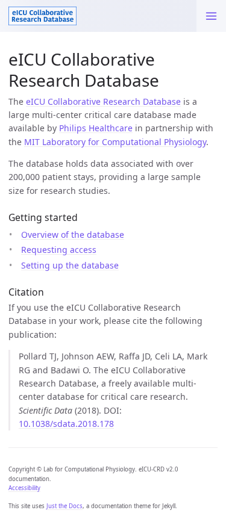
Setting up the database (70, 265)
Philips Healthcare (96, 128)
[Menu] (211, 16)
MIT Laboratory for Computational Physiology (115, 142)
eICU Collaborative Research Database (103, 101)
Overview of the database (72, 234)
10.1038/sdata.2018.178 (66, 423)
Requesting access (58, 249)
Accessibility (24, 488)
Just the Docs (64, 506)
